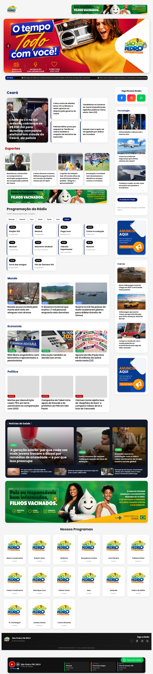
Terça (31, 219)
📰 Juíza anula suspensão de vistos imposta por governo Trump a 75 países (87, 78)
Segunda (22, 219)
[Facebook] (137, 641)
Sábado (67, 219)
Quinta (49, 219)
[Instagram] (142, 641)
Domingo (12, 219)
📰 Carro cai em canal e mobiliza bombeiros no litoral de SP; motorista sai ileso (30, 78)
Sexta (58, 219)
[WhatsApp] (147, 641)
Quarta (40, 219)
